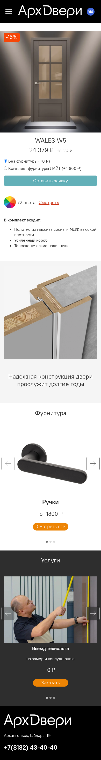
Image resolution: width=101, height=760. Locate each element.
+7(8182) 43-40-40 (30, 747)
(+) (29, 161)
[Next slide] (93, 463)
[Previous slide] (8, 463)
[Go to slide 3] (54, 542)
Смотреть (49, 202)
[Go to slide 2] (50, 542)
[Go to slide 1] (47, 542)
